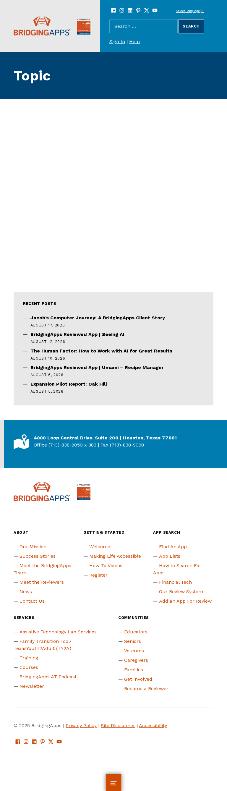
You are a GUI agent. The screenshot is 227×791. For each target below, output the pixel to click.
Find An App (173, 546)
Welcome (99, 546)
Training (29, 658)
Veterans (134, 650)
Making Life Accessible (115, 556)
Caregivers (136, 660)
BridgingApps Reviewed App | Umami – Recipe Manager (97, 367)
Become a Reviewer (146, 688)
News (26, 591)
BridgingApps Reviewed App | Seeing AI (77, 334)
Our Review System (181, 591)
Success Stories (38, 556)
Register (98, 575)
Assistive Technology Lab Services (58, 632)
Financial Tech (175, 582)
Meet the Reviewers (42, 582)
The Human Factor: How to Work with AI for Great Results (101, 351)
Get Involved (138, 679)
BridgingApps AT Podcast (48, 677)
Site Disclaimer (118, 725)
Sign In (117, 41)
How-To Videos (105, 565)
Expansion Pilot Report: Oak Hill (68, 384)
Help (134, 41)
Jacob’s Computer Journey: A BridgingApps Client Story (97, 318)
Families (133, 669)
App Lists (169, 556)
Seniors (132, 641)
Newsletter (32, 686)
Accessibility (153, 725)
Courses (29, 667)
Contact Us (32, 601)
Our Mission (33, 546)
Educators (135, 632)
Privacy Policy (81, 725)
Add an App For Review (185, 601)
